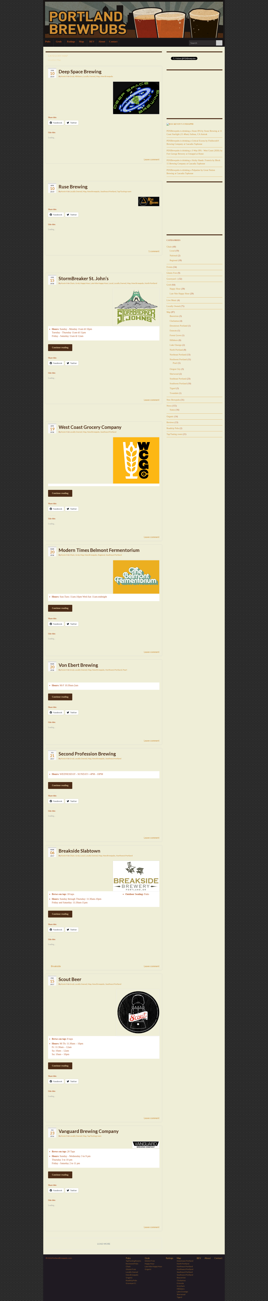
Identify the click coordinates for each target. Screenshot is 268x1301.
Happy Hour (85, 283)
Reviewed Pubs (132, 1263)
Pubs (48, 41)
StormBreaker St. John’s (84, 278)
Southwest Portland (178, 383)
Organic (170, 416)
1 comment (153, 251)
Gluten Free (172, 273)
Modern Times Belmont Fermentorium (99, 550)
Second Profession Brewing (87, 753)
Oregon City (175, 369)
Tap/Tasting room (124, 191)
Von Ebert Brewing (78, 665)
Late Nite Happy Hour (99, 283)
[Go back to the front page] (134, 19)
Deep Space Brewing (80, 71)
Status (172, 410)
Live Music (171, 300)
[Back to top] (261, 1294)
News (169, 406)
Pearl (125, 670)
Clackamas (174, 321)
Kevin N (64, 76)
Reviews (170, 422)
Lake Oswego (176, 345)
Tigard (173, 388)
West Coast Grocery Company (90, 427)
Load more (103, 1243)
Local (111, 283)
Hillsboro (78, 76)
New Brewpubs (106, 76)
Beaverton (174, 316)
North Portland (151, 283)
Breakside (56, 966)
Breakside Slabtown (79, 851)
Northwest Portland (113, 670)
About (101, 41)
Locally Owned (89, 76)
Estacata (173, 330)
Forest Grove (175, 335)
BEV (92, 41)
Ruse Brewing (73, 186)
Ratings (71, 41)
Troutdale (174, 393)
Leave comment (151, 159)
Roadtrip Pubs (173, 428)
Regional (101, 555)
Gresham (181, 1286)
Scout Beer (70, 979)
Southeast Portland (108, 191)
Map (82, 41)
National (173, 255)
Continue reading (60, 347)
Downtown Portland (178, 326)
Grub (59, 41)
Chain (72, 283)
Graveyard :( (172, 279)
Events (169, 267)
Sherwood (174, 374)
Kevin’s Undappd (184, 124)
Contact (113, 41)
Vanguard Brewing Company (89, 1131)
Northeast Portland (178, 355)
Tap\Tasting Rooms (133, 1261)
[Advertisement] (103, 171)
